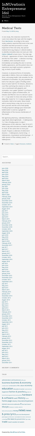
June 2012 (5, 352)
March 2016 (5, 271)
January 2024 (6, 184)
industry (14, 401)
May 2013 (5, 330)
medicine (29, 144)
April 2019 (5, 217)
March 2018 (5, 241)
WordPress (13, 432)
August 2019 (6, 209)
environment (28, 389)
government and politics (15, 395)
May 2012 (5, 354)
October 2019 (6, 205)
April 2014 (5, 308)
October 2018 (6, 229)
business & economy (21, 382)
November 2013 (7, 318)
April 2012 (5, 356)
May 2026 (5, 170)
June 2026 (5, 168)
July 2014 (5, 302)
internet (4, 404)
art (22, 380)
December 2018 (7, 225)
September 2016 (7, 259)
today (29, 419)
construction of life (14, 385)
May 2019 (5, 215)
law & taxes (27, 404)
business (6, 382)
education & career (18, 389)
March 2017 (5, 251)
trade (4, 421)
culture (22, 385)
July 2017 (5, 247)
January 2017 (6, 253)
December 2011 (7, 362)
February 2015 (6, 292)
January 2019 (6, 223)
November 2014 (7, 296)
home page (7, 401)
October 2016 (6, 257)
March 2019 (5, 219)
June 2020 (5, 188)
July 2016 (5, 263)
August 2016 (6, 261)
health (15, 398)
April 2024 (5, 178)
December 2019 (7, 201)
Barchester (9, 41)
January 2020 (6, 199)
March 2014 (5, 310)
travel (10, 422)
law (23, 404)
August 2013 (6, 324)
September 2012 (7, 346)
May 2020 (5, 190)
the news (10, 419)
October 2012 (6, 344)
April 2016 (5, 269)
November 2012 (7, 342)
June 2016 (5, 265)
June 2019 (5, 213)
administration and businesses (11, 380)
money (15, 411)
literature (11, 407)
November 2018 (7, 227)
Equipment (5, 392)
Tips (26, 419)
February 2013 (6, 336)
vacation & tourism (18, 422)
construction (5, 385)
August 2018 (6, 233)
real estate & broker (20, 417)
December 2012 (7, 340)
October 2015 (6, 279)
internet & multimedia (13, 404)
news (22, 410)
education (7, 388)
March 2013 (5, 334)
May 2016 (5, 267)
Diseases (23, 144)
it (21, 403)
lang (17, 31)
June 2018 (5, 235)
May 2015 (5, 286)
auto (24, 380)
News (12, 144)
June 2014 (5, 304)
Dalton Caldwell (7, 54)
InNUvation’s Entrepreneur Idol (14, 8)
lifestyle (5, 407)
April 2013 (5, 332)
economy (28, 385)
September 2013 (7, 322)
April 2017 (5, 249)
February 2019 (6, 221)
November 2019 (7, 203)
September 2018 (7, 231)
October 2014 (6, 298)
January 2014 (6, 314)
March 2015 (5, 290)
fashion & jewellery (17, 391)
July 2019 (5, 211)
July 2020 (5, 186)
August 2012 (6, 348)
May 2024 (5, 176)
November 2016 (7, 255)
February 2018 (6, 243)
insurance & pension (25, 401)
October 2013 (6, 320)
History (21, 397)
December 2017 (7, 245)
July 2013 (5, 326)
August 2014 (6, 300)
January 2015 (6, 294)
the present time (20, 419)
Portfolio (22, 432)
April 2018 (5, 239)
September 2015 (7, 282)
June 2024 (5, 174)
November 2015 (7, 277)
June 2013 (5, 328)
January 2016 (6, 273)
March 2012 (5, 358)
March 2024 (5, 180)
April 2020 (5, 192)
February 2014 (6, 312)
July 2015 (5, 284)
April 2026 (5, 172)
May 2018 (5, 237)
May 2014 (5, 306)
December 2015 (7, 275)
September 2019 (7, 207)
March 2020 (5, 195)
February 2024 (6, 182)
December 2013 (7, 316)
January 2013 (6, 338)
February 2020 (6, 197)
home (27, 398)
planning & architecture (8, 417)
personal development (23, 414)
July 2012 (5, 350)
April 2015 (5, 288)
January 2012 (6, 360)
